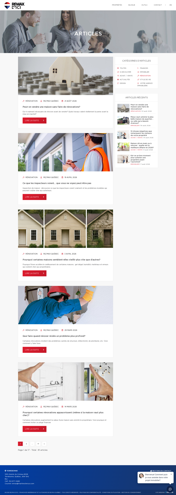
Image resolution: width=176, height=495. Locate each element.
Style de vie (145, 79)
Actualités (124, 79)
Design (122, 83)
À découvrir (125, 72)
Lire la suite (32, 120)
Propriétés (117, 5)
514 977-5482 (14, 481)
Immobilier (144, 72)
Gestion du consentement (131, 492)
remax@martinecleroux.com (23, 483)
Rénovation (31, 101)
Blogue (131, 5)
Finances (144, 68)
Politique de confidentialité (90, 492)
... (32, 443)
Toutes (122, 68)
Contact (158, 5)
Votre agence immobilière (145, 85)
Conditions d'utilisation (111, 492)
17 (38, 443)
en (171, 5)
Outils (144, 5)
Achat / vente (126, 76)
